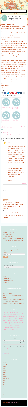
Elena (4, 301)
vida (11, 127)
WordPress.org (6, 282)
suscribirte (15, 206)
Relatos (4, 388)
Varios (4, 394)
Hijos (4, 368)
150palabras (14, 313)
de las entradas (7, 278)
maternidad (7, 320)
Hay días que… (5, 132)
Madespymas (5, 376)
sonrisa (18, 327)
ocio (9, 324)
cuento (11, 316)
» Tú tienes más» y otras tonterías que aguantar (13, 240)
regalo (4, 327)
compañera (17, 314)
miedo (13, 320)
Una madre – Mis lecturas (8, 232)
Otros (4, 384)
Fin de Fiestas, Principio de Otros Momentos (16, 134)
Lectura (4, 372)
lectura (12, 318)
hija (9, 126)
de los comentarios (8, 280)
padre (18, 324)
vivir (17, 329)
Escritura (5, 364)
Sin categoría (5, 392)
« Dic (8, 348)
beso (4, 314)
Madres (4, 380)
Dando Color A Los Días (8, 291)
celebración (7, 314)
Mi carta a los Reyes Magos (14, 17)
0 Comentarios (6, 129)
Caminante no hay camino (8, 236)
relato (7, 327)
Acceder (4, 276)
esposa (2, 126)
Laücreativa (10, 404)
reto (10, 327)
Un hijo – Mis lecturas (7, 234)
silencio (14, 327)
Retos (4, 390)
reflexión (21, 326)
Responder (23, 183)
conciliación (6, 316)
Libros (4, 374)
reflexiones (3, 127)
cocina (11, 314)
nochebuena (5, 324)
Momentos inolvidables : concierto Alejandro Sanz (13, 238)
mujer (14, 126)
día (14, 316)
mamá (21, 318)
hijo (3, 318)
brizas (9, 142)
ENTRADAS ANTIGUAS (8, 265)
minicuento (19, 320)
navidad (18, 126)
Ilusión (9, 318)
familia (6, 126)
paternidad (22, 324)
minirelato (5, 322)
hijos (6, 318)
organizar (13, 324)
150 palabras (6, 313)
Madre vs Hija (6, 378)
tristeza (10, 329)
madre (11, 126)
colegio (14, 314)
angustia (23, 313)
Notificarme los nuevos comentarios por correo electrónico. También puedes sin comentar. (13, 205)
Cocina (4, 362)
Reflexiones (19, 20)
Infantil (4, 370)
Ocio (4, 382)
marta (4, 295)
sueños (8, 127)
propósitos (22, 126)
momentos (11, 322)
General (14, 20)
